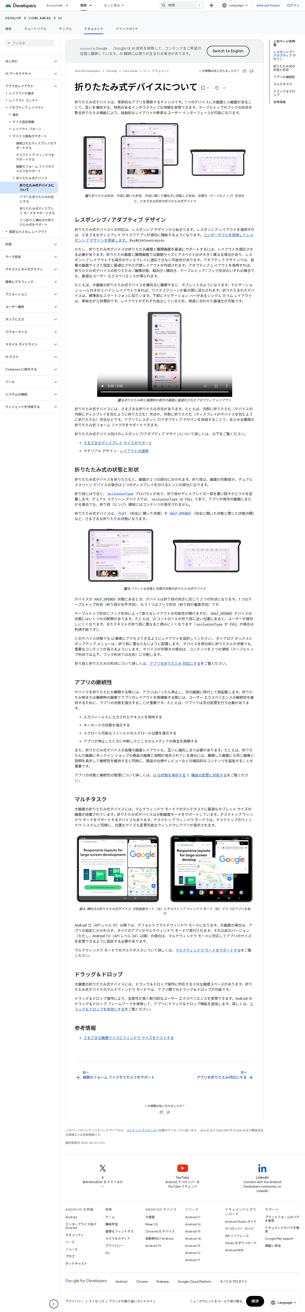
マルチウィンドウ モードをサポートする (208, 950)
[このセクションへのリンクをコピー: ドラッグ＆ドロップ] (127, 975)
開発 (83, 5)
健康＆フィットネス (119, 1231)
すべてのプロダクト (234, 1282)
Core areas (40, 18)
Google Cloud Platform (194, 1282)
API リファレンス (237, 1236)
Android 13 (192, 1246)
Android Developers (87, 71)
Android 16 (193, 1224)
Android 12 (193, 1253)
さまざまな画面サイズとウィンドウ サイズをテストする (129, 1038)
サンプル (65, 29)
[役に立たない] (251, 71)
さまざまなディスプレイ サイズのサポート (118, 443)
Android (71, 1217)
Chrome (142, 1282)
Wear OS (151, 1224)
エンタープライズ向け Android (80, 1226)
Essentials (55, 5)
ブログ (70, 1256)
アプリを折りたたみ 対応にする (175, 663)
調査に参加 (273, 1246)
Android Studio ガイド (241, 1222)
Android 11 (192, 1260)
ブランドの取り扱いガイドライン (132, 1301)
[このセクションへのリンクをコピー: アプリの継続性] (116, 683)
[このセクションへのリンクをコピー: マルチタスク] (111, 800)
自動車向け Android (159, 1239)
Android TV (153, 1246)
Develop (13, 18)
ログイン (293, 5)
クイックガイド (127, 29)
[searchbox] (30, 43)
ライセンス (96, 1301)
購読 (255, 1301)
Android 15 (193, 1231)
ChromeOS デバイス (160, 1231)
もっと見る (112, 5)
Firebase (163, 1282)
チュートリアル (35, 29)
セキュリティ (74, 1235)
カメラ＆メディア (117, 1239)
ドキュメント (93, 29)
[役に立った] (244, 71)
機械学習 (111, 1224)
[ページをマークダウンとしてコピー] (217, 88)
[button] (26, 61)
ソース (70, 1242)
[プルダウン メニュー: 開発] (93, 5)
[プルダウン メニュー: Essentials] (69, 5)
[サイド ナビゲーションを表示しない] (53, 1303)
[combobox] (181, 5)
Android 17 (193, 1217)
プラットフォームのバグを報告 (282, 1219)
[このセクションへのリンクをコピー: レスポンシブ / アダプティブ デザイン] (170, 220)
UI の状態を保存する (169, 775)
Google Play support (279, 1239)
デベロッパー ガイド (239, 1229)
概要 (8, 29)
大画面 (150, 1217)
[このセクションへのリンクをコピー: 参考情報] (100, 1028)
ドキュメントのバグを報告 (282, 1229)
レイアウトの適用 (134, 451)
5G (107, 1253)
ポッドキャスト (76, 1264)
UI (60, 18)
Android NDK (234, 1250)
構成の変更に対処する (209, 775)
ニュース (71, 1249)
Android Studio (268, 5)
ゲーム (110, 1217)
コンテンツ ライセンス (141, 1130)
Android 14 (193, 1239)
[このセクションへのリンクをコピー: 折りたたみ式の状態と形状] (143, 470)
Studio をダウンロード (241, 1243)
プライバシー (114, 1246)
